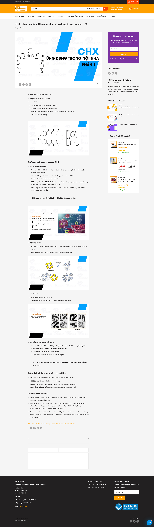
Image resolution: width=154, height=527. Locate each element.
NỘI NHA (51, 16)
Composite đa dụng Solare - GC (127, 144)
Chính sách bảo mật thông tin (97, 484)
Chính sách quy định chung (96, 487)
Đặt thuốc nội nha (69, 424)
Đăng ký (123, 54)
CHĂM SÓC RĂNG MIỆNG (74, 16)
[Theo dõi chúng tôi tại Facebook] (109, 73)
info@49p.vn (23, 506)
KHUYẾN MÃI (101, 16)
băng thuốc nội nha (20, 28)
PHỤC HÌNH (30, 16)
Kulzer (120, 158)
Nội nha (61, 424)
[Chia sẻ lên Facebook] (20, 84)
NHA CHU (60, 16)
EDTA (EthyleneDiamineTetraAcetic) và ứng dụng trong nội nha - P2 (128, 106)
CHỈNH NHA (41, 16)
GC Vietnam (121, 142)
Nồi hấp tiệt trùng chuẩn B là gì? (128, 124)
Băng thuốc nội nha (34, 424)
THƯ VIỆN (112, 16)
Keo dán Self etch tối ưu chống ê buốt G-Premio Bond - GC (127, 181)
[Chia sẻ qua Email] (30, 84)
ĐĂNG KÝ (134, 1)
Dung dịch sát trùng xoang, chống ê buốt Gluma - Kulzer (128, 162)
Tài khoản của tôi (116, 9)
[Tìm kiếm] (105, 9)
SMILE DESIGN (19, 16)
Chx (57, 424)
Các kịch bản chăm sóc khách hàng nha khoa (129, 116)
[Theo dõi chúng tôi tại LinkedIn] (116, 73)
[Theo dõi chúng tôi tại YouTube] (113, 73)
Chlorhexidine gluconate (47, 424)
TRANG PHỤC (90, 16)
